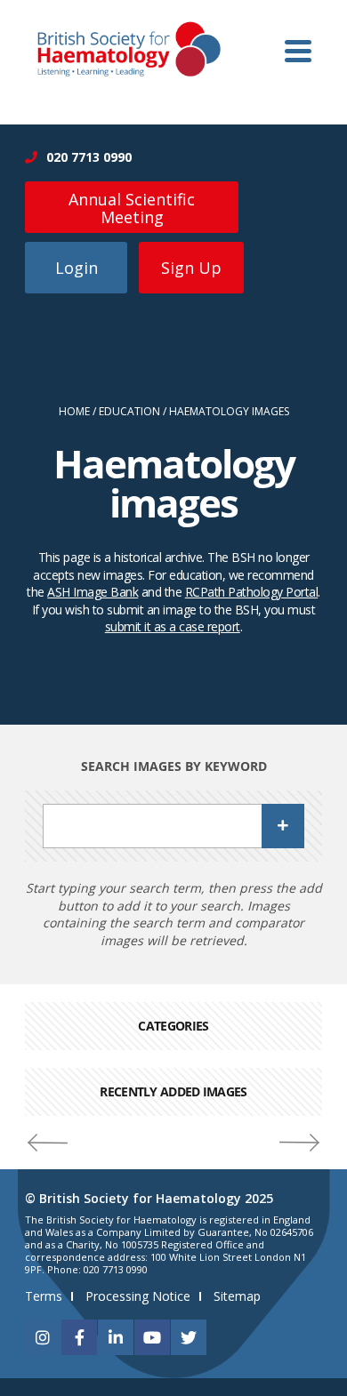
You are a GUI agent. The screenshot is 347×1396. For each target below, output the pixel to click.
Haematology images (229, 411)
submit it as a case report (172, 626)
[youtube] (152, 1337)
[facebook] (79, 1337)
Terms (43, 1296)
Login (76, 267)
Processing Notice (137, 1296)
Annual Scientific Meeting (132, 208)
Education (129, 411)
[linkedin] (115, 1337)
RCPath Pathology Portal (252, 591)
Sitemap (237, 1296)
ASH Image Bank (92, 591)
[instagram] (43, 1337)
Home (74, 411)
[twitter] (188, 1337)
